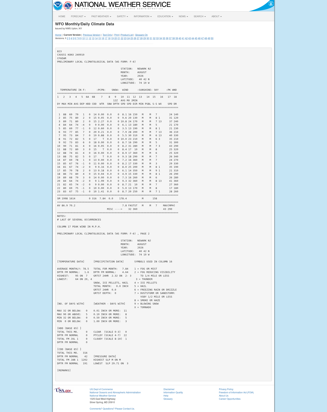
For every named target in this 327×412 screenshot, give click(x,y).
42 (186, 38)
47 (202, 38)
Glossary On (141, 34)
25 (131, 38)
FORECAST (77, 16)
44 (193, 38)
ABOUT (216, 16)
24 (128, 38)
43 (189, 38)
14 (96, 38)
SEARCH (199, 16)
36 (167, 38)
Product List (127, 34)
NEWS (182, 16)
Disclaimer (169, 389)
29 (144, 38)
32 (154, 38)
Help (166, 395)
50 (212, 38)
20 (115, 38)
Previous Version (91, 34)
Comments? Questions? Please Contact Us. (112, 408)
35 (164, 38)
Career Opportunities (230, 398)
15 (99, 38)
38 (173, 38)
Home (58, 34)
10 (83, 38)
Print (116, 34)
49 (209, 38)
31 (151, 38)
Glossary (168, 398)
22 (122, 38)
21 (119, 38)
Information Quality (173, 392)
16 (102, 38)
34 (160, 38)
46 (199, 38)
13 (93, 38)
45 (196, 38)
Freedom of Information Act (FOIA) (236, 392)
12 (90, 38)
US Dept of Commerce (101, 389)
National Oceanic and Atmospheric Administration (115, 392)
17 (106, 38)
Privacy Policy (226, 389)
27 (138, 38)
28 (141, 38)
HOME (61, 16)
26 (135, 38)
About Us (223, 395)
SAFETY (121, 16)
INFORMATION (142, 16)
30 (147, 38)
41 (183, 38)
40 (180, 38)
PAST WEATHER (100, 16)
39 (176, 38)
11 (86, 38)
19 (112, 38)
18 (109, 38)
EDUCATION (164, 16)
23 (125, 38)
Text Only (107, 34)
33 (157, 38)
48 (205, 38)
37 (170, 38)
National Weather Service (103, 395)
